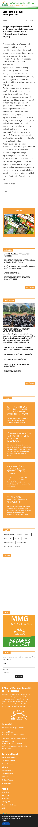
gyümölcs (27, 534)
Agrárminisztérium (9, 534)
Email (4, 663)
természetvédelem (21, 542)
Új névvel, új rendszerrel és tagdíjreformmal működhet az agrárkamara (19, 267)
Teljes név (5, 669)
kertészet (17, 538)
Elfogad (6, 824)
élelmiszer (17, 546)
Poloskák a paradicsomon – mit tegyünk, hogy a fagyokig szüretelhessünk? (19, 261)
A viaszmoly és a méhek (11, 273)
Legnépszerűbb (9, 300)
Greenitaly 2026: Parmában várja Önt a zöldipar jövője (17, 499)
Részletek (5, 820)
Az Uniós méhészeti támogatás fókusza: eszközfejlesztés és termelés (16, 470)
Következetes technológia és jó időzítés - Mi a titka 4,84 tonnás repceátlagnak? (19, 437)
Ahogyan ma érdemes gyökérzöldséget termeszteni (17, 255)
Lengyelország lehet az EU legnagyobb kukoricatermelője (17, 278)
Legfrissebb (8, 250)
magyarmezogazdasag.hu (19, 3)
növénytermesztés (8, 542)
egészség (19, 534)
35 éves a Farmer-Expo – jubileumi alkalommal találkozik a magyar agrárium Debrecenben (18, 410)
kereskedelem (7, 538)
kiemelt (25, 538)
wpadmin (5, 20)
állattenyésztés (8, 546)
